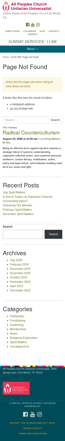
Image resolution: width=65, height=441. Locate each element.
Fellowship (17, 316)
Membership (18, 329)
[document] (32, 207)
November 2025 (20, 273)
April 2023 (16, 286)
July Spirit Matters (14, 192)
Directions (13, 31)
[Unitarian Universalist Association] (17, 388)
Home (6, 57)
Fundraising (17, 320)
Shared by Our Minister (17, 205)
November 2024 (20, 281)
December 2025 (20, 268)
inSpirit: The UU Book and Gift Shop (32, 423)
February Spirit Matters (17, 209)
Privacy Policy (32, 428)
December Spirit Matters (18, 214)
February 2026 (19, 264)
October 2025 (18, 277)
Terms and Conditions (33, 434)
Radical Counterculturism (31, 132)
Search (32, 34)
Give (42, 31)
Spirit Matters (18, 342)
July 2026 (16, 260)
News (13, 333)
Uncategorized (19, 346)
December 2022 (20, 290)
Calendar (29, 31)
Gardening (16, 324)
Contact (54, 31)
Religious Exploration (24, 337)
